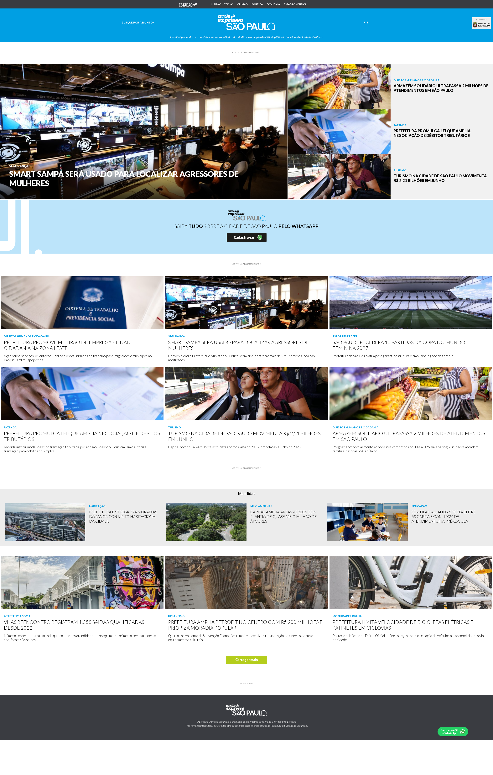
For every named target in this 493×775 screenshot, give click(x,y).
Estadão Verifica (295, 4)
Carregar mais (246, 660)
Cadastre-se (244, 237)
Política (257, 4)
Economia (273, 4)
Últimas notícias (222, 4)
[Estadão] (188, 4)
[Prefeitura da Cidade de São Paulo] (481, 25)
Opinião (242, 4)
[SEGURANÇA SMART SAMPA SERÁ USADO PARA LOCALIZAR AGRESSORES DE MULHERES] (144, 131)
